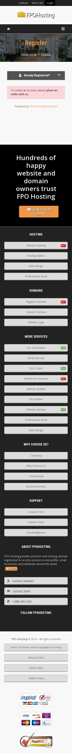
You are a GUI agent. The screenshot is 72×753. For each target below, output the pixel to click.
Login (50, 3)
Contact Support (23, 580)
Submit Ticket (36, 522)
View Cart (37, 3)
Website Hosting (36, 245)
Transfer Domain (36, 312)
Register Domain (36, 301)
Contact (23, 3)
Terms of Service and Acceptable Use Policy (36, 647)
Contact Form (36, 512)
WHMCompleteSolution (44, 106)
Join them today (41, 211)
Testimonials (36, 476)
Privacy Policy (36, 657)
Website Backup (36, 409)
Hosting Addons (36, 255)
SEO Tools (36, 368)
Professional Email (36, 276)
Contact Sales (21, 591)
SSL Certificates (36, 347)
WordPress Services (36, 378)
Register (46, 54)
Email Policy (36, 668)
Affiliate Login (36, 322)
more (13, 568)
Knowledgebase (36, 532)
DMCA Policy (36, 678)
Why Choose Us (36, 466)
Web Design (36, 266)
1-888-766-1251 (22, 601)
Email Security (36, 358)
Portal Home (28, 54)
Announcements (36, 486)
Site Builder (36, 399)
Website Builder (36, 389)
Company (36, 455)
